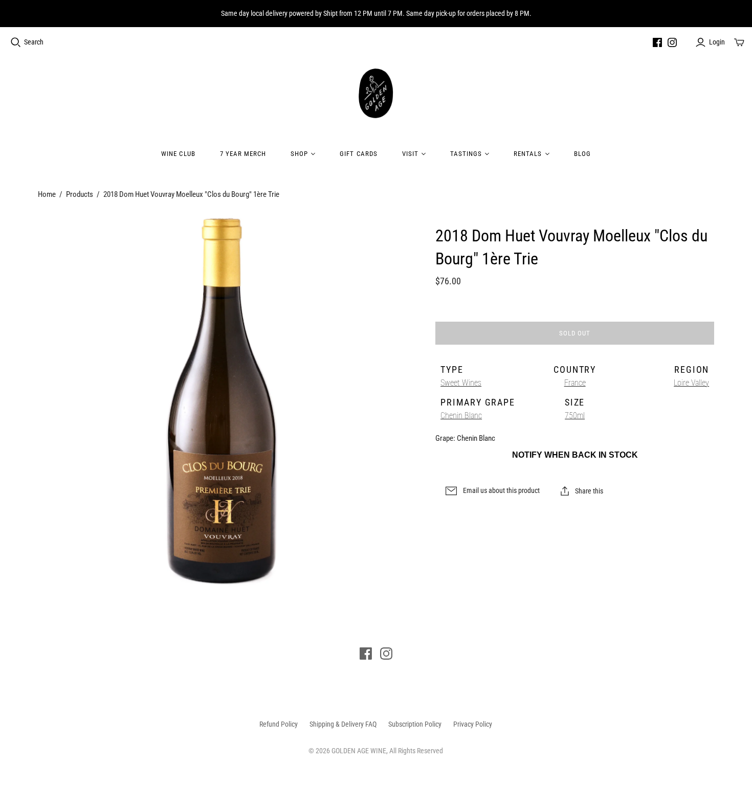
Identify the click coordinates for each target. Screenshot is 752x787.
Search (33, 42)
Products (79, 194)
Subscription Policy (414, 724)
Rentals (528, 154)
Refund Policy (278, 724)
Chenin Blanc (461, 415)
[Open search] (16, 42)
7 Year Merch (243, 154)
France (575, 383)
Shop (299, 154)
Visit (410, 154)
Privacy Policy (472, 724)
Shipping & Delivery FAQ (343, 724)
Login (717, 42)
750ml (575, 415)
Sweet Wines (460, 383)
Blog (582, 154)
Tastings (466, 154)
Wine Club (178, 154)
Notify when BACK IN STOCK (575, 455)
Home (47, 194)
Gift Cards (358, 154)
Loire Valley (691, 383)
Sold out (574, 333)
